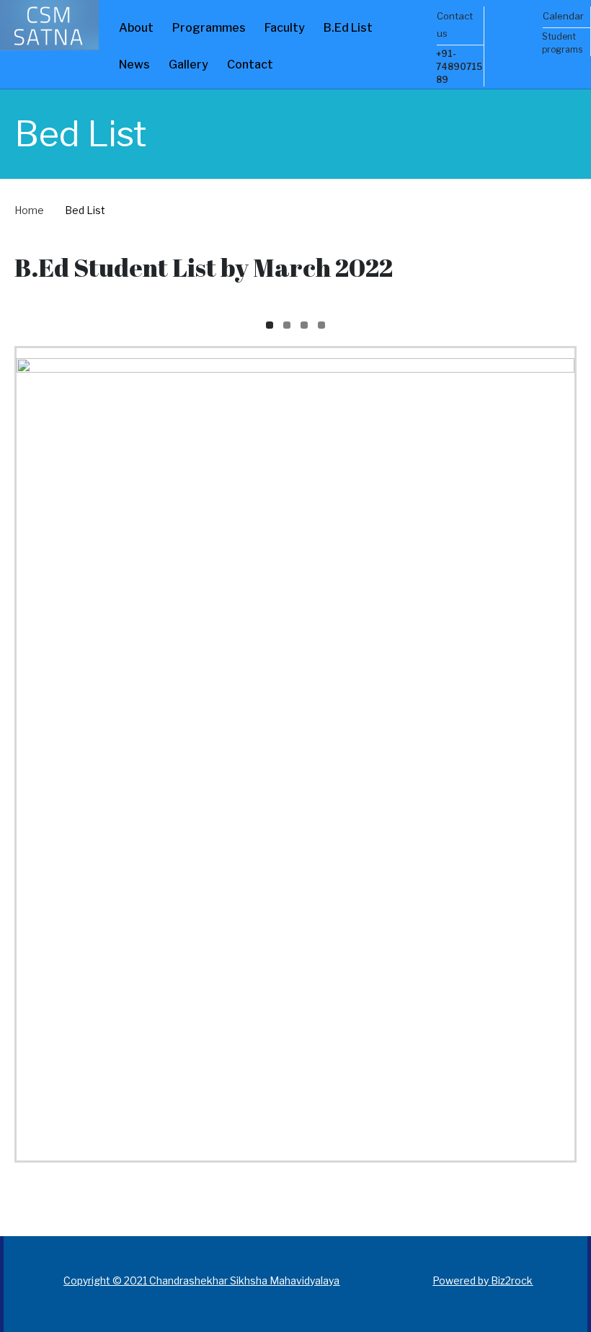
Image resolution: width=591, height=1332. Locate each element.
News (134, 64)
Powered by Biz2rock (482, 1280)
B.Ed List (348, 28)
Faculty (285, 28)
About (136, 28)
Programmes (209, 28)
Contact (250, 64)
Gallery (188, 64)
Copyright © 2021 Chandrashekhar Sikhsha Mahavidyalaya (201, 1280)
